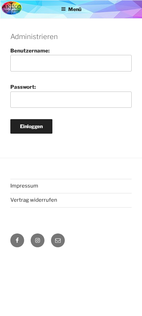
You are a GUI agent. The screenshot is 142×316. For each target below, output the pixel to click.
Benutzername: (30, 51)
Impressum (24, 186)
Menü (74, 9)
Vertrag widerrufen (33, 200)
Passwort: (23, 87)
